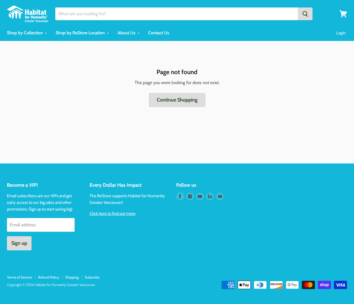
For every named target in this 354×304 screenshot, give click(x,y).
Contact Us (158, 32)
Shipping (72, 277)
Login (341, 32)
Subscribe (92, 277)
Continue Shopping (177, 100)
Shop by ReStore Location (81, 32)
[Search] (305, 13)
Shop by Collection (25, 32)
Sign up (19, 243)
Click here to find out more (113, 213)
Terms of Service (19, 277)
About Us (127, 32)
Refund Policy (48, 277)
